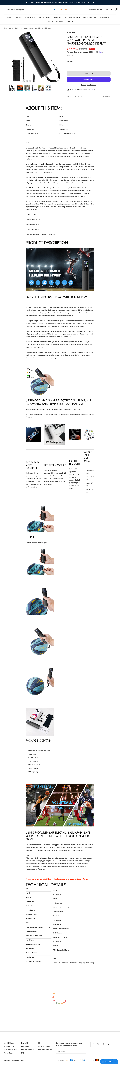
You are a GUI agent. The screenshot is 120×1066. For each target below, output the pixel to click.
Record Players (44, 17)
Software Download (10, 1050)
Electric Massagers (89, 17)
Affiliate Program (44, 1046)
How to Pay (25, 1046)
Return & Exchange (27, 1050)
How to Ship (25, 1043)
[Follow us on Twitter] (98, 1044)
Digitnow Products (10, 1046)
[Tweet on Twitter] (78, 96)
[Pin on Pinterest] (75, 96)
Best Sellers (18, 17)
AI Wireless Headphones (55, 21)
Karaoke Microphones (72, 17)
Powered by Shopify (18, 1060)
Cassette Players (104, 17)
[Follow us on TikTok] (113, 1044)
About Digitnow (9, 1043)
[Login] (111, 9)
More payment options (88, 85)
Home (9, 17)
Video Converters (30, 17)
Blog (39, 1043)
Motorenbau (71, 32)
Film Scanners (57, 17)
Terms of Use (8, 1053)
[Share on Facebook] (73, 96)
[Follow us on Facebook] (93, 1044)
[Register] (84, 1051)
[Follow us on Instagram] (103, 1044)
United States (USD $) (95, 10)
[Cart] (115, 10)
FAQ (22, 1053)
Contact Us (70, 21)
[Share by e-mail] (81, 96)
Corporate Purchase (45, 1050)
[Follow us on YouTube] (108, 1044)
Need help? (107, 96)
